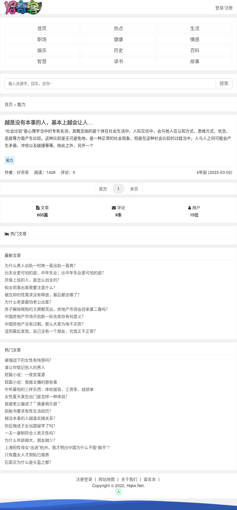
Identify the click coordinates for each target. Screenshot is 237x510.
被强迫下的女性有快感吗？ (29, 360)
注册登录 (84, 479)
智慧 (42, 61)
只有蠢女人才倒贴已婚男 (27, 454)
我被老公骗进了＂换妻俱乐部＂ (33, 403)
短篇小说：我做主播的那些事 (31, 382)
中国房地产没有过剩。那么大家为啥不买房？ (45, 324)
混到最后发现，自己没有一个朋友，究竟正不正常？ (51, 331)
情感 (194, 39)
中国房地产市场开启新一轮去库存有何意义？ (45, 316)
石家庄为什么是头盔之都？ (29, 462)
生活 (194, 28)
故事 (194, 61)
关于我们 (129, 479)
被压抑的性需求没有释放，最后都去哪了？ (43, 294)
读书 (118, 61)
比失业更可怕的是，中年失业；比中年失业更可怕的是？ (55, 272)
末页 (134, 189)
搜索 (224, 83)
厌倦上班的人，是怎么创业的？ (33, 280)
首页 (42, 28)
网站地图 (107, 479)
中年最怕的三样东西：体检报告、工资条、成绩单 (49, 389)
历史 (118, 50)
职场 (42, 39)
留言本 (150, 479)
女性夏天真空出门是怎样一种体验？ (37, 396)
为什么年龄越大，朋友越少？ (31, 440)
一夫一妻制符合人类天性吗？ (31, 433)
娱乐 (42, 50)
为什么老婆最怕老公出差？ (29, 302)
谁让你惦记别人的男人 (25, 367)
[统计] (118, 493)
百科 (194, 50)
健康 (118, 39)
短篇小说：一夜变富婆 (25, 374)
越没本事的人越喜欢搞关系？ (31, 418)
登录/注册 (224, 7)
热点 (118, 28)
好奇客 (23, 172)
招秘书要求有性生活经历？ (29, 411)
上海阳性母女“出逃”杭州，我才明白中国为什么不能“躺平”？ (58, 447)
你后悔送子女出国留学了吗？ (31, 425)
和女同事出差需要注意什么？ (31, 287)
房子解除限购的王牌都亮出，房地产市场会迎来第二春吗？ (57, 309)
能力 (9, 160)
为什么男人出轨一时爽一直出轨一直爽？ (41, 265)
